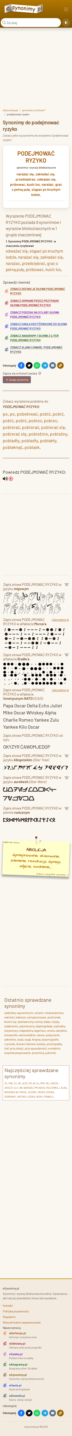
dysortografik (50, 1039)
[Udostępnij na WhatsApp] (37, 365)
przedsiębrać (25, 179)
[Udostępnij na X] (29, 365)
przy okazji (16, 1048)
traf (6, 1048)
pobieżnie (38, 433)
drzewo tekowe (25, 1044)
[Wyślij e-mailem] (52, 365)
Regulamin (9, 1317)
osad (20, 1039)
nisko (39, 1096)
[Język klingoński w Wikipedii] (67, 758)
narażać (48, 184)
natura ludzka (26, 1096)
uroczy (8, 1087)
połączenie (52, 1035)
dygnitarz (40, 1030)
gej (48, 1083)
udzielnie (61, 1030)
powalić (49, 1096)
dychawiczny (25, 1021)
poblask (32, 447)
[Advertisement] (36, 68)
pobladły (11, 440)
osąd (28, 1039)
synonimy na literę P (33, 110)
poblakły (48, 440)
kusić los (33, 184)
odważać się (46, 179)
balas (47, 1021)
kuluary (41, 1044)
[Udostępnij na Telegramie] (45, 365)
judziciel (50, 1052)
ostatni (39, 1013)
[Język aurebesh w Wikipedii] (67, 780)
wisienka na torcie (15, 1092)
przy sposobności (36, 1048)
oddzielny (10, 1013)
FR (30, 1083)
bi (34, 1083)
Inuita (54, 1083)
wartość (9, 1017)
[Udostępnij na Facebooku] (21, 365)
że (5, 1083)
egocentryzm (25, 1013)
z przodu (9, 1044)
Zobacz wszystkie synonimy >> (52, 874)
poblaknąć (13, 447)
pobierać (11, 427)
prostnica (38, 1052)
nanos (40, 1035)
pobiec (35, 420)
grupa (41, 1092)
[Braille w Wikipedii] (67, 658)
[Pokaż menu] (66, 9)
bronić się (10, 1021)
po (5, 413)
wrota (50, 1030)
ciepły (55, 1021)
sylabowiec (11, 1026)
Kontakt (8, 1305)
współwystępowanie (17, 1052)
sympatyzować (36, 1017)
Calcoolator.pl (60, 619)
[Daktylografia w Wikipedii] (67, 587)
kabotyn (21, 1017)
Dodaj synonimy (18, 379)
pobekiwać (27, 413)
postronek (53, 1017)
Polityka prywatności (16, 1311)
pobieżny (58, 433)
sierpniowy (11, 1030)
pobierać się (53, 427)
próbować (17, 184)
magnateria (26, 1030)
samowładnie (27, 1035)
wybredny (59, 1026)
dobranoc (10, 1096)
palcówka (52, 1087)
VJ (37, 1083)
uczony (32, 1092)
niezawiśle (10, 1035)
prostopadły (54, 1044)
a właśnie (54, 1048)
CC (15, 1083)
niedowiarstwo (54, 1013)
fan (10, 1083)
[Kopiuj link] (60, 365)
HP (19, 1083)
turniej (39, 1021)
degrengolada (44, 1026)
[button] (8, 478)
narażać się (25, 174)
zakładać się (44, 174)
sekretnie (10, 1039)
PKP (42, 1083)
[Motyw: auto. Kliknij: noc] (66, 22)
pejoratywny (27, 1026)
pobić (45, 413)
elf (16, 1087)
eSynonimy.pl (10, 110)
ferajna (36, 1039)
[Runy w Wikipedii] (67, 811)
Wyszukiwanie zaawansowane (22, 1322)
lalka (63, 1087)
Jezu (25, 1083)
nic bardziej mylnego (32, 1087)
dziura (50, 1092)
